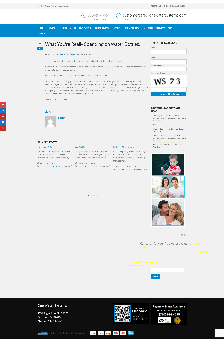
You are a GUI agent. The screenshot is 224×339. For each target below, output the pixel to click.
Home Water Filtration (67, 55)
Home (41, 28)
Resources (148, 28)
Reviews (117, 28)
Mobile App (160, 28)
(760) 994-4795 (55, 321)
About (171, 28)
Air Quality (42, 147)
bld (154, 125)
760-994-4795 (98, 15)
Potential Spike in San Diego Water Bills (129, 148)
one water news (132, 28)
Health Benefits (102, 28)
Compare (63, 28)
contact (43, 34)
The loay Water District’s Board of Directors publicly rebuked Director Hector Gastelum (169, 118)
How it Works (85, 28)
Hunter (52, 55)
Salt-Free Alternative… (85, 147)
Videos (73, 28)
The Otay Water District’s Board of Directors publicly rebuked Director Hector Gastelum (169, 138)
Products (50, 28)
